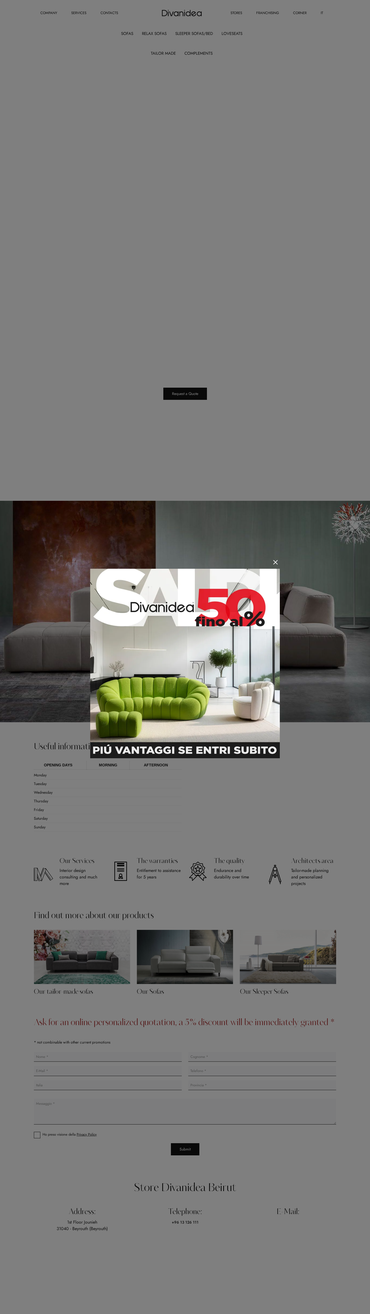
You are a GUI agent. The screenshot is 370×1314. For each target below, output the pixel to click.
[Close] (275, 562)
